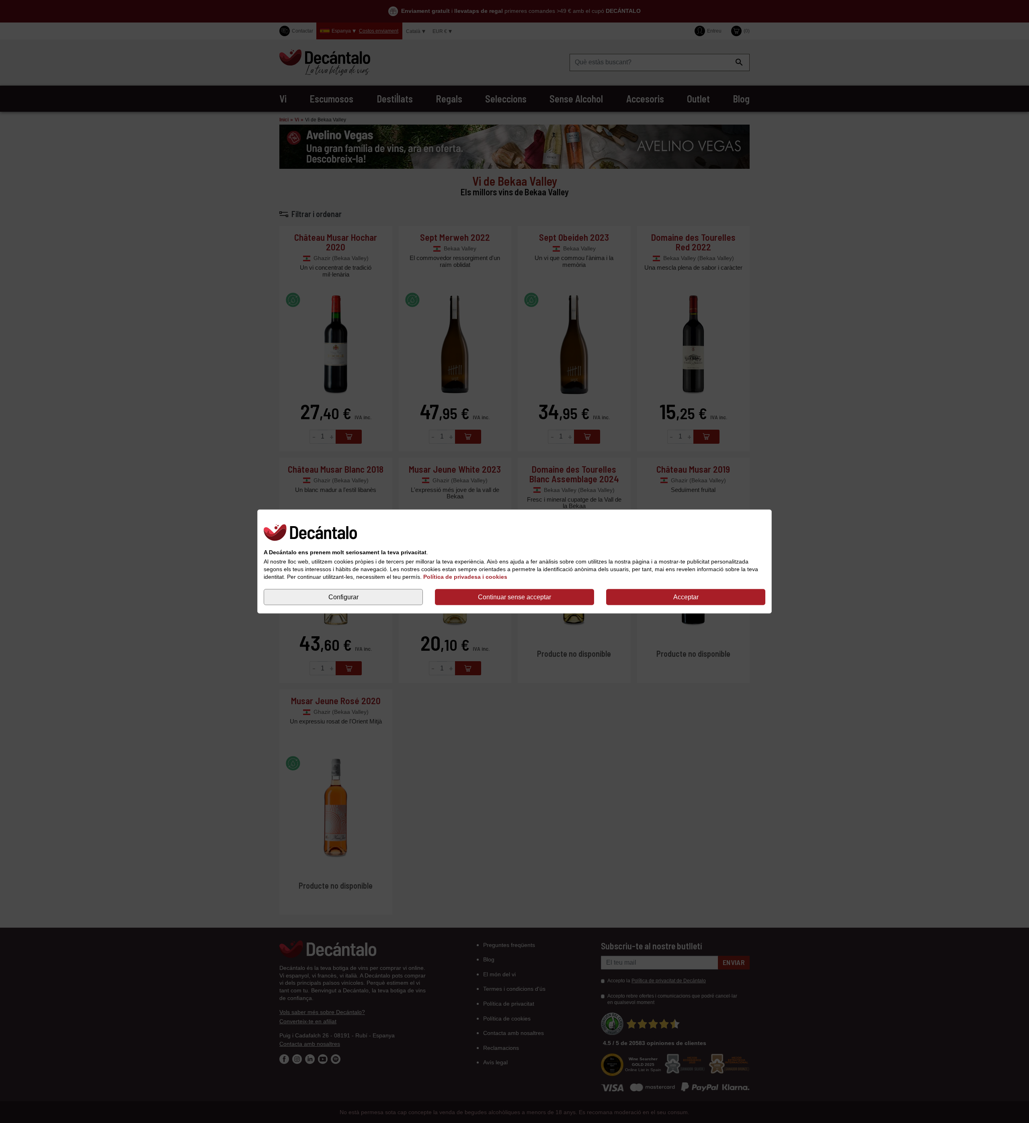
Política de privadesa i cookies (465, 577)
